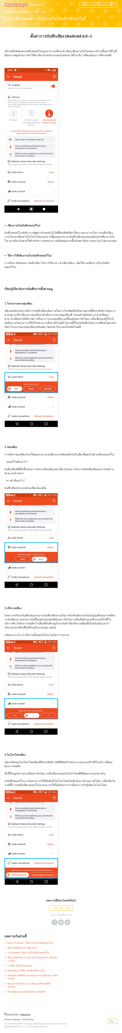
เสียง (44, 11)
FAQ (36, 11)
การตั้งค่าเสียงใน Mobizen (19, 965)
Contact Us (86, 5)
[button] (54, 908)
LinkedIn (67, 922)
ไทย (112, 1021)
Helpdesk (36, 4)
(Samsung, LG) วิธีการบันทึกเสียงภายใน (26, 970)
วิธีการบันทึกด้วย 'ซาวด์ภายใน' (22, 947)
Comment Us (103, 5)
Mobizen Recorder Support (17, 11)
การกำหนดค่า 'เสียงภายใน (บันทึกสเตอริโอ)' (28, 952)
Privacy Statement (12, 1019)
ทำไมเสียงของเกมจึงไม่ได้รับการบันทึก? (26, 991)
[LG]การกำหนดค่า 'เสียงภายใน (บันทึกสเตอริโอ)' (30, 943)
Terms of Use (27, 1019)
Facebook (55, 922)
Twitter (61, 922)
